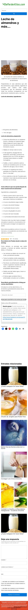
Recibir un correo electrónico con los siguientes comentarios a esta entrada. (13, 583)
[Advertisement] (14, 45)
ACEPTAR (14, 609)
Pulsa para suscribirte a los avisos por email (13, 299)
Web (2, 574)
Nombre (3, 559)
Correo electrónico (7, 567)
